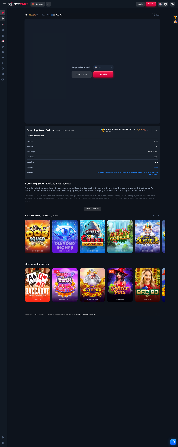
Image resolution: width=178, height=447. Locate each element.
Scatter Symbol (120, 172)
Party (156, 167)
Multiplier (101, 172)
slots (50, 314)
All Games (39, 314)
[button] (37, 236)
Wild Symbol (132, 172)
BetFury (28, 314)
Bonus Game (142, 172)
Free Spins (109, 172)
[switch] (53, 15)
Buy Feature (153, 172)
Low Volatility (153, 174)
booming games (62, 314)
